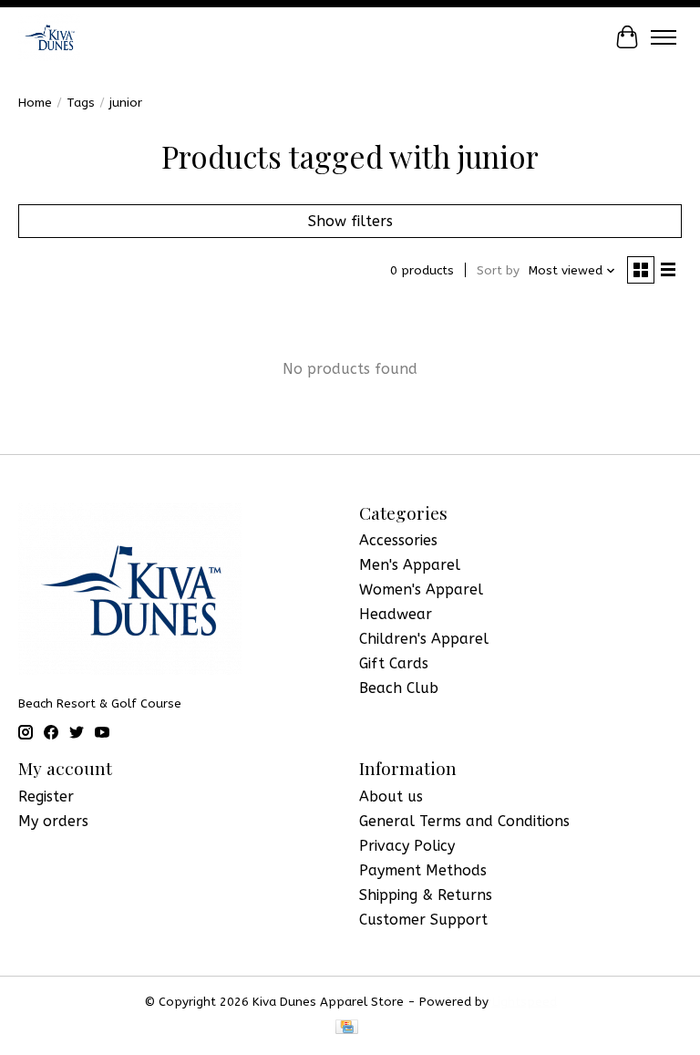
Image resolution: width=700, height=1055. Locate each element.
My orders (53, 821)
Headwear (395, 614)
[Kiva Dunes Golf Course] (49, 37)
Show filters (350, 221)
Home (35, 102)
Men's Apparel (409, 565)
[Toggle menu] (663, 37)
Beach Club (398, 688)
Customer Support (423, 919)
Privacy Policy (407, 845)
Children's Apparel (424, 638)
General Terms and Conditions (464, 821)
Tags (81, 102)
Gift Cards (393, 663)
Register (46, 796)
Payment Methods (423, 870)
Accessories (398, 540)
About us (391, 796)
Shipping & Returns (425, 895)
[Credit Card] (346, 1028)
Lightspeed (524, 1001)
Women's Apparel (421, 589)
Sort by (498, 270)
